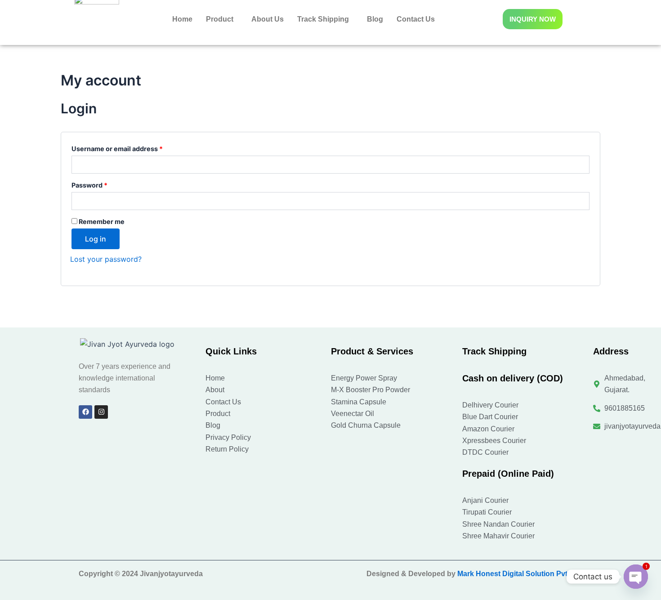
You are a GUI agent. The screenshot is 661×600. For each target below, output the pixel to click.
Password (103, 184)
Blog (375, 19)
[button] (222, 19)
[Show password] (582, 201)
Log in (95, 238)
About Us (267, 19)
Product (219, 19)
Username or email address (131, 147)
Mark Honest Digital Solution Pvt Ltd (519, 574)
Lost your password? (106, 259)
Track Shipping (323, 19)
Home (182, 19)
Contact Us (416, 19)
